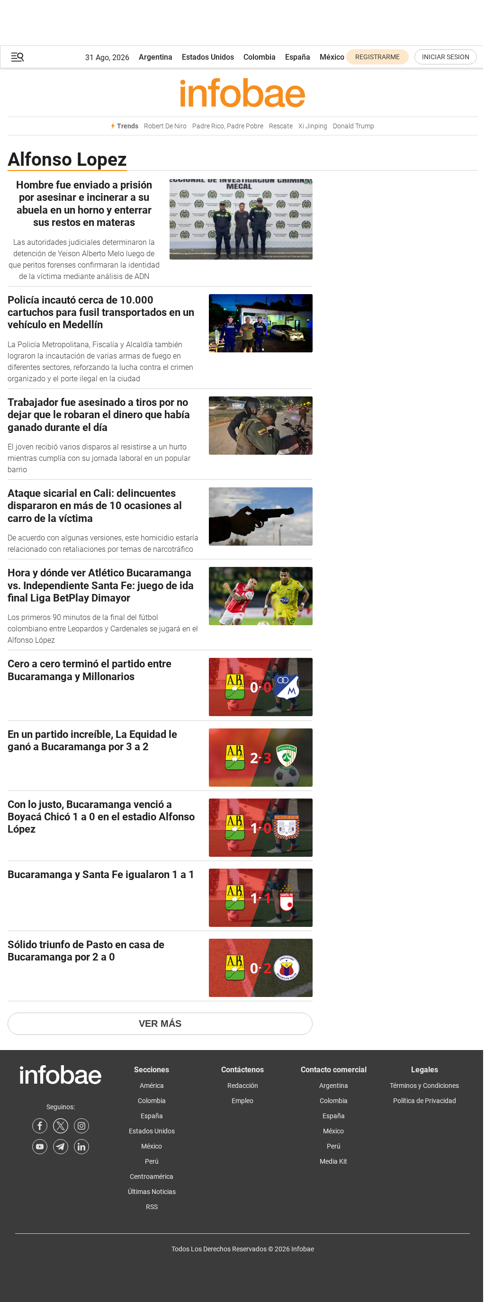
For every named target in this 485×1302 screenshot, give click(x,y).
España (297, 57)
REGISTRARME (377, 57)
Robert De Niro (165, 126)
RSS (152, 1207)
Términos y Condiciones (424, 1085)
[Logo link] (242, 92)
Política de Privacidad (424, 1100)
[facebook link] (39, 1125)
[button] (17, 57)
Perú (152, 1161)
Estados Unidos (208, 57)
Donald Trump (353, 126)
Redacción (242, 1085)
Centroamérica (151, 1176)
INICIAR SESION (445, 57)
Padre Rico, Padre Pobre (227, 126)
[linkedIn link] (81, 1146)
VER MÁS (160, 1023)
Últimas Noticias (152, 1191)
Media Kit (333, 1161)
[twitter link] (60, 1125)
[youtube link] (39, 1146)
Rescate (281, 126)
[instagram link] (81, 1125)
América (152, 1085)
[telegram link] (60, 1146)
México (332, 57)
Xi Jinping (312, 126)
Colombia (259, 57)
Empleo (242, 1100)
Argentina (155, 57)
